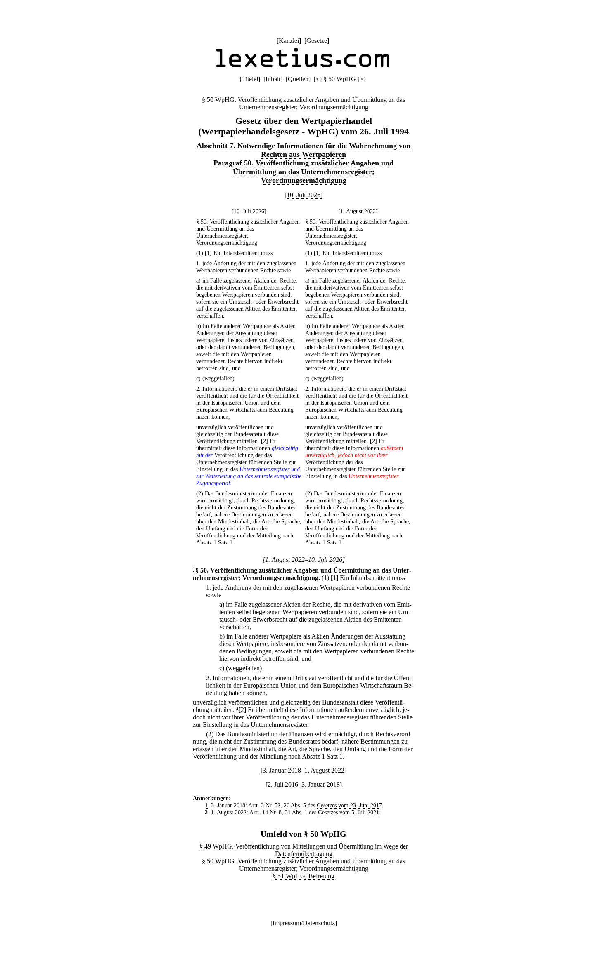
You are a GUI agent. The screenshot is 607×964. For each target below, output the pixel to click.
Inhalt (273, 78)
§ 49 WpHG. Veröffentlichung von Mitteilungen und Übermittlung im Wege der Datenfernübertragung (303, 850)
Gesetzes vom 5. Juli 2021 (348, 812)
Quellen (298, 78)
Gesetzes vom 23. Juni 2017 (349, 805)
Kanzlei (289, 40)
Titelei (250, 78)
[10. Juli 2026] (303, 194)
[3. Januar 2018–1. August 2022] (303, 770)
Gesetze (316, 40)
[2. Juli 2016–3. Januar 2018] (304, 784)
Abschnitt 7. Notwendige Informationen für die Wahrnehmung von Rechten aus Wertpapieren (303, 149)
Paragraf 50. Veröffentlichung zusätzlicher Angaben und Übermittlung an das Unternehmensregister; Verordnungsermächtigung (303, 171)
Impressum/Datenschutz (304, 922)
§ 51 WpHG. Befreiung (303, 875)
